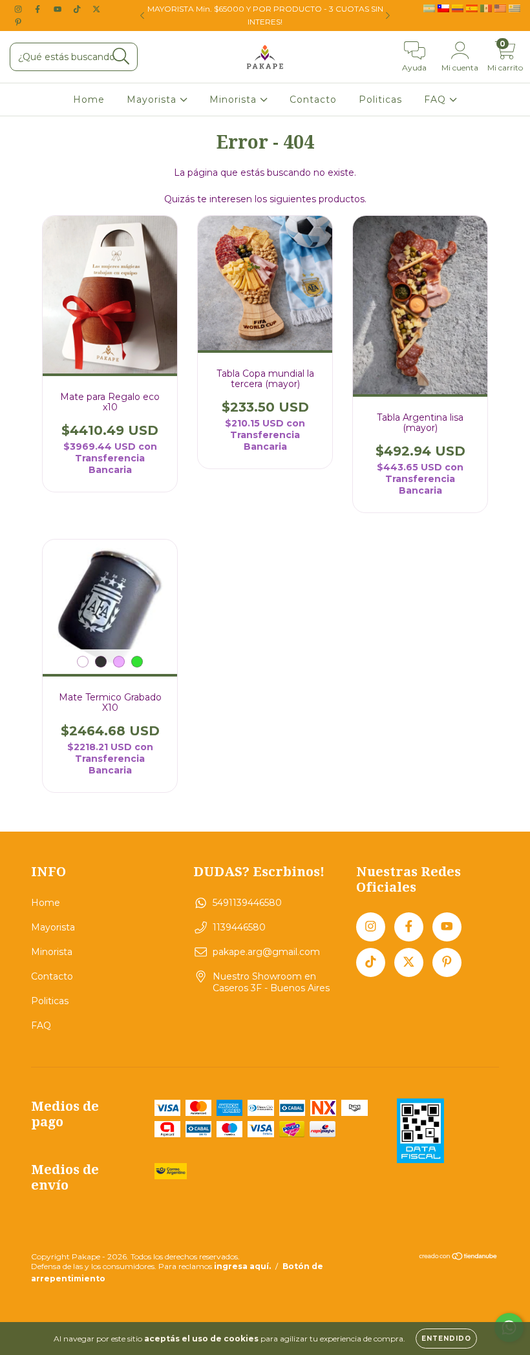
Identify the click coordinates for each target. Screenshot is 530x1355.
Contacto (313, 99)
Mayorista (153, 99)
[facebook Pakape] (38, 9)
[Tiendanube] (458, 1258)
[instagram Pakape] (19, 9)
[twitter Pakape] (96, 9)
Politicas (380, 99)
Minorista (234, 99)
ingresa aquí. (242, 1266)
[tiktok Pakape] (78, 9)
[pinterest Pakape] (18, 22)
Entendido (446, 1338)
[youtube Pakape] (59, 9)
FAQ (436, 99)
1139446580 (239, 927)
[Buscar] (121, 56)
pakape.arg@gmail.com (266, 952)
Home (89, 99)
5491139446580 (247, 903)
